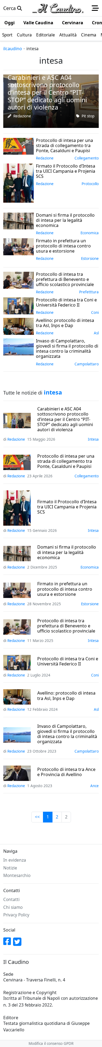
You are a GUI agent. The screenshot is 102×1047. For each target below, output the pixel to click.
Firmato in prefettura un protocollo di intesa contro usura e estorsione (64, 589)
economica (90, 232)
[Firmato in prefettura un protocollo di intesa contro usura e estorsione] (18, 246)
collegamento (87, 158)
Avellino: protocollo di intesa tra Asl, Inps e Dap (66, 696)
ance (94, 785)
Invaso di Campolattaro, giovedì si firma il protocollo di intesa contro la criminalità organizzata (67, 734)
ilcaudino (12, 49)
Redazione (22, 116)
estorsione (90, 258)
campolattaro (87, 364)
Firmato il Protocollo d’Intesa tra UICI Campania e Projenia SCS (67, 507)
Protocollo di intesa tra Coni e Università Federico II (67, 661)
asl (96, 333)
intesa (93, 439)
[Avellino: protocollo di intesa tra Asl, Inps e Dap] (18, 325)
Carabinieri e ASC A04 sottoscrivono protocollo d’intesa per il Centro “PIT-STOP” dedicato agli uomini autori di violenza (65, 419)
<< (37, 817)
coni (95, 312)
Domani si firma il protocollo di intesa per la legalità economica (66, 552)
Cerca (10, 8)
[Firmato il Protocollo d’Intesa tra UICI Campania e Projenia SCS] (18, 182)
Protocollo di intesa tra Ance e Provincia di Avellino (66, 772)
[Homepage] (58, 8)
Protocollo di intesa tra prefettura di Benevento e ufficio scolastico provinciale (66, 626)
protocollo (90, 183)
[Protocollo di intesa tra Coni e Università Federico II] (18, 305)
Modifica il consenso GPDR (51, 1043)
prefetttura (89, 292)
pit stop (88, 116)
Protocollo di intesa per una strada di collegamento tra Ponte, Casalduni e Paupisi (65, 461)
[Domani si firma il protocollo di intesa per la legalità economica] (18, 220)
